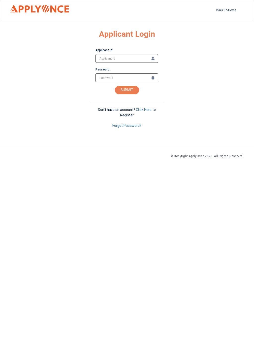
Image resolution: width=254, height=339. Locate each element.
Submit (127, 90)
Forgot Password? (126, 126)
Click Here (144, 110)
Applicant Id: (104, 50)
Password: (102, 69)
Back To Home (226, 10)
